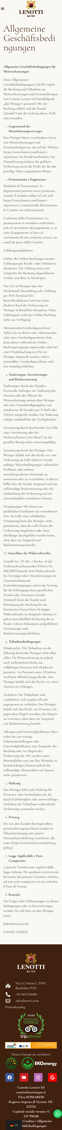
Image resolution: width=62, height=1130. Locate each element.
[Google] (52, 1077)
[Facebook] (9, 1077)
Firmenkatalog (15, 1007)
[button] (2, 8)
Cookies (28, 1121)
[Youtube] (24, 1077)
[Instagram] (38, 1077)
